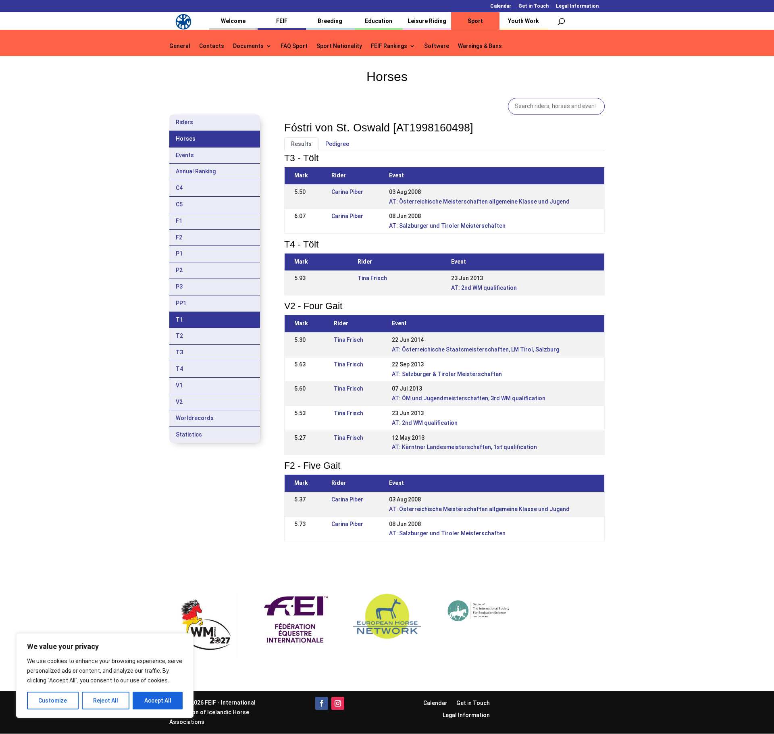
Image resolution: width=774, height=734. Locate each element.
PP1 (181, 303)
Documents (248, 46)
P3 (179, 286)
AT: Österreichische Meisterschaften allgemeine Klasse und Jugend (479, 201)
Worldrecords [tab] (195, 418)
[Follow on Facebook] (321, 703)
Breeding (330, 21)
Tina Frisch (372, 278)
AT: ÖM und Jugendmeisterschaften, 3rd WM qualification (468, 398)
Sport (475, 21)
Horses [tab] (186, 138)
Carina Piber (347, 192)
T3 (179, 352)
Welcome (233, 21)
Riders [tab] (184, 122)
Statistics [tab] (189, 434)
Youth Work (523, 21)
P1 (179, 253)
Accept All (157, 700)
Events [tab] (185, 155)
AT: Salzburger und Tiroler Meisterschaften (447, 225)
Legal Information (577, 6)
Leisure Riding (427, 21)
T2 (179, 336)
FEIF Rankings (389, 46)
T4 (179, 369)
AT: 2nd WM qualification (484, 288)
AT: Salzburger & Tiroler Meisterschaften (447, 374)
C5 (179, 204)
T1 (179, 319)
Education (378, 21)
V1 (179, 385)
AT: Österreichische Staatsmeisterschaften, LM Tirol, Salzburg (475, 349)
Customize (52, 700)
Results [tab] (301, 144)
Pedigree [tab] (337, 144)
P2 (179, 270)
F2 (179, 237)
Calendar (500, 6)
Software (436, 46)
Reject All (105, 700)
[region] (105, 675)
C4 (179, 188)
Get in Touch (533, 6)
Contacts (211, 46)
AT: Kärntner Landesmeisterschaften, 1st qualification (464, 447)
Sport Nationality (339, 46)
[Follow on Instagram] (337, 703)
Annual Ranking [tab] (196, 171)
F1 (179, 221)
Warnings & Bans (480, 46)
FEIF (281, 21)
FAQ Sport (294, 46)
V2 (179, 402)
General (179, 46)
